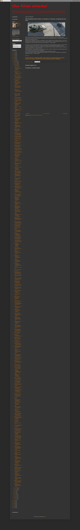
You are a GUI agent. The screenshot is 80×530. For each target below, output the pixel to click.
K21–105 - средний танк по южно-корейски (17, 179)
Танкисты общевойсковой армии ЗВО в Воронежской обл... (17, 400)
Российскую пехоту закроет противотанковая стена (17, 454)
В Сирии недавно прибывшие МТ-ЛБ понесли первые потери (17, 448)
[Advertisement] (52, 103)
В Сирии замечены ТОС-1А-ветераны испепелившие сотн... (17, 326)
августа (15, 489)
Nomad (19, 23)
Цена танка (16, 397)
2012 (14, 506)
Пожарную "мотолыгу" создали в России (17, 181)
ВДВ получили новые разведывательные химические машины (17, 418)
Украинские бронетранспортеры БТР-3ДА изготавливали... (17, 215)
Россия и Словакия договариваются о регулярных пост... (17, 238)
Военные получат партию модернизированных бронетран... (18, 72)
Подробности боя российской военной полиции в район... (17, 475)
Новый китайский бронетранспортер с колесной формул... (17, 83)
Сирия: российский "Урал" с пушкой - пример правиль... (17, 367)
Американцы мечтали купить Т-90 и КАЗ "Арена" (17, 384)
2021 (14, 54)
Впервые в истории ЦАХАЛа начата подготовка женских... (17, 104)
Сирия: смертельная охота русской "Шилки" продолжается (17, 291)
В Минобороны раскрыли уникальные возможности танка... (16, 199)
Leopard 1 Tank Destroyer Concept (17, 301)
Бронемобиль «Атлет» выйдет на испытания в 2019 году (18, 110)
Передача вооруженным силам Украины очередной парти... (17, 234)
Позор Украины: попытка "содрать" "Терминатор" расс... (18, 343)
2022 (14, 53)
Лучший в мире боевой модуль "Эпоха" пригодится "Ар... (18, 468)
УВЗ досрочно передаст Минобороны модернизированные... (18, 191)
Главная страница (46, 113)
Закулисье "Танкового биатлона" (17, 270)
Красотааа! (16, 427)
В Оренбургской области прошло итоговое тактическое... (17, 310)
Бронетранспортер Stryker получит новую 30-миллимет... (17, 433)
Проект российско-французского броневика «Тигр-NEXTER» (17, 207)
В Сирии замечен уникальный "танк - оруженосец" (17, 184)
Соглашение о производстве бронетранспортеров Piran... (17, 264)
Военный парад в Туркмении (17, 80)
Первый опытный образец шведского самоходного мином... (17, 314)
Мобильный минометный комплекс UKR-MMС (18, 335)
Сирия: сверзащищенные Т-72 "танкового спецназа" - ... (17, 407)
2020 (14, 55)
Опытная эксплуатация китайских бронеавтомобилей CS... (17, 160)
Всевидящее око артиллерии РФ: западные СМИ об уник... (17, 126)
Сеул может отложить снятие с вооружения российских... (17, 168)
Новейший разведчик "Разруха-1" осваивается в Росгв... (17, 322)
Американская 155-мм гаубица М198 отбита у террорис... (18, 187)
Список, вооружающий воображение (18, 425)
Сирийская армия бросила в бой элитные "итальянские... (17, 155)
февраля (15, 497)
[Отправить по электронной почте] (35, 61)
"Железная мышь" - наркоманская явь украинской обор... (17, 330)
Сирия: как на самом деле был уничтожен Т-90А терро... (17, 440)
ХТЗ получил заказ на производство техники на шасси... (17, 395)
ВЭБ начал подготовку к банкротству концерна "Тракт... (18, 387)
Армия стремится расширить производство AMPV (17, 297)
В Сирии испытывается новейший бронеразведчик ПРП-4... (17, 256)
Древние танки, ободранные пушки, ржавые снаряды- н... (18, 219)
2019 (14, 57)
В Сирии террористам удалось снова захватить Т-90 (17, 146)
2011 (14, 507)
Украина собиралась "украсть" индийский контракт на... (18, 149)
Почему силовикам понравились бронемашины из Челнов (17, 444)
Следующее (28, 113)
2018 (14, 58)
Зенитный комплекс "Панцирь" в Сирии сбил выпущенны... (17, 436)
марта (15, 496)
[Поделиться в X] (37, 61)
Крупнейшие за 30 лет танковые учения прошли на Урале (18, 429)
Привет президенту (17, 75)
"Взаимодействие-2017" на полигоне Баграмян (17, 307)
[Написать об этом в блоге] (36, 61)
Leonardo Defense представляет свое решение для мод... (17, 241)
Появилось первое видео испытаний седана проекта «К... (17, 87)
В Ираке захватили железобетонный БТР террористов (17, 272)
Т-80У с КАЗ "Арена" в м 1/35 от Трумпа (17, 98)
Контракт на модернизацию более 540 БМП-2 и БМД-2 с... (17, 485)
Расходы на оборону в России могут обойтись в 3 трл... (18, 358)
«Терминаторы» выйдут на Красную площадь (17, 465)
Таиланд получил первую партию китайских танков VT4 (17, 318)
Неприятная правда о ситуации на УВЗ (17, 136)
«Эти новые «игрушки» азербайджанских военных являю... (17, 371)
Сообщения (16, 45)
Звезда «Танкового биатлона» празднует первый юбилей (17, 203)
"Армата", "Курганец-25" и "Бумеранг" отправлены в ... (17, 375)
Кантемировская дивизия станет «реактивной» (17, 282)
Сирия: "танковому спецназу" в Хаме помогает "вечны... (17, 378)
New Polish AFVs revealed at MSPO (17, 365)
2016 (14, 500)
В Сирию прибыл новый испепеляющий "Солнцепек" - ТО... (17, 411)
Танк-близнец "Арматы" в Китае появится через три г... (18, 91)
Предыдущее (65, 113)
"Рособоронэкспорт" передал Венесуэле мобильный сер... (18, 77)
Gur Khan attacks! (29, 6)
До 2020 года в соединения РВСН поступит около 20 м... (17, 362)
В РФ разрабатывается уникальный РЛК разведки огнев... (17, 355)
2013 (14, 504)
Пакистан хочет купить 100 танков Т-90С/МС (18, 276)
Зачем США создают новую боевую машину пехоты (17, 225)
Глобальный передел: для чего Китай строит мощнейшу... (18, 195)
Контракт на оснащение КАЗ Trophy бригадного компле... (17, 458)
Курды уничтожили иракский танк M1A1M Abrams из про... (17, 175)
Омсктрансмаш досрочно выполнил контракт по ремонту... (18, 68)
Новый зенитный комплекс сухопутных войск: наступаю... (17, 252)
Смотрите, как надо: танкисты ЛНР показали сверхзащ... (17, 119)
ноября (15, 62)
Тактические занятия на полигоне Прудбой (17, 471)
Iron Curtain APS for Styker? (17, 294)
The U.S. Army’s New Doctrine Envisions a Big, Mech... (18, 285)
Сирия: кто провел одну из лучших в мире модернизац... (17, 172)
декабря (15, 61)
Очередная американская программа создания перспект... (17, 245)
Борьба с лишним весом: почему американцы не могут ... (17, 95)
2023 (14, 51)
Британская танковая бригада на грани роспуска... (17, 288)
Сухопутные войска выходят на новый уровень (17, 478)
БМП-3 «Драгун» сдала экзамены (17, 332)
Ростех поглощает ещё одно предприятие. (17, 403)
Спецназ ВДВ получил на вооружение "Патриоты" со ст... (18, 391)
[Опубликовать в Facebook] (38, 61)
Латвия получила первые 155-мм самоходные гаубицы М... (17, 461)
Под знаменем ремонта (16, 421)
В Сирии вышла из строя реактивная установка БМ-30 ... (17, 231)
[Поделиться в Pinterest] (39, 61)
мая (15, 493)
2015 (14, 502)
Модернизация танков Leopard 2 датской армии (18, 100)
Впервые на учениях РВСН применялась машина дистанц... (18, 481)
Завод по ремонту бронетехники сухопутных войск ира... (17, 211)
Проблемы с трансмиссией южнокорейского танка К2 (17, 261)
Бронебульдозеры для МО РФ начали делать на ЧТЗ (18, 143)
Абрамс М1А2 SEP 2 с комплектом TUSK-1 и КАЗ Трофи (18, 346)
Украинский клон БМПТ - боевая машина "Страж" (17, 338)
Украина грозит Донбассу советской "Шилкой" (18, 123)
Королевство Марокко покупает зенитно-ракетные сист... (17, 279)
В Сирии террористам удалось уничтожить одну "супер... (18, 152)
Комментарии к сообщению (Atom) (36, 115)
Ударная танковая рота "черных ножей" (17, 116)
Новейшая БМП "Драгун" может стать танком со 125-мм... (17, 130)
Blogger (44, 516)
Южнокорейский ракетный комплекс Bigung (17, 248)
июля (15, 490)
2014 (14, 503)
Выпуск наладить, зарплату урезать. (17, 113)
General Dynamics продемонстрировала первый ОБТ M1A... (17, 303)
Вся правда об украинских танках (17, 341)
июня (15, 492)
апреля (15, 494)
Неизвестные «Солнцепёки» (17, 65)
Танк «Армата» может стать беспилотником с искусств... (17, 139)
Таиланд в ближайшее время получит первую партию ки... (18, 414)
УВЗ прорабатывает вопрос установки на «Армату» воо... (17, 134)
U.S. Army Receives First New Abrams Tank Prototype (17, 381)
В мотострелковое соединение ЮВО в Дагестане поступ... (17, 222)
